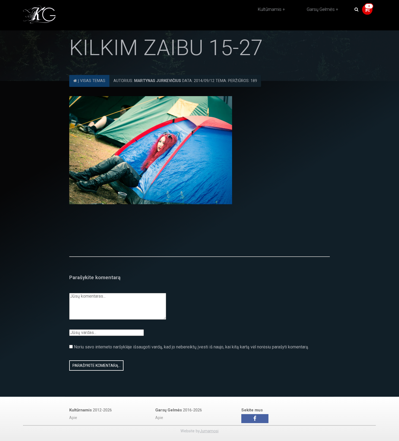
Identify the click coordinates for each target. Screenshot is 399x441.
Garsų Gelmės (321, 9)
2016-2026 (178, 410)
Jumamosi (209, 431)
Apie (73, 417)
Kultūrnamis (269, 9)
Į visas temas (91, 80)
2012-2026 (90, 410)
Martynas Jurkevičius (157, 80)
